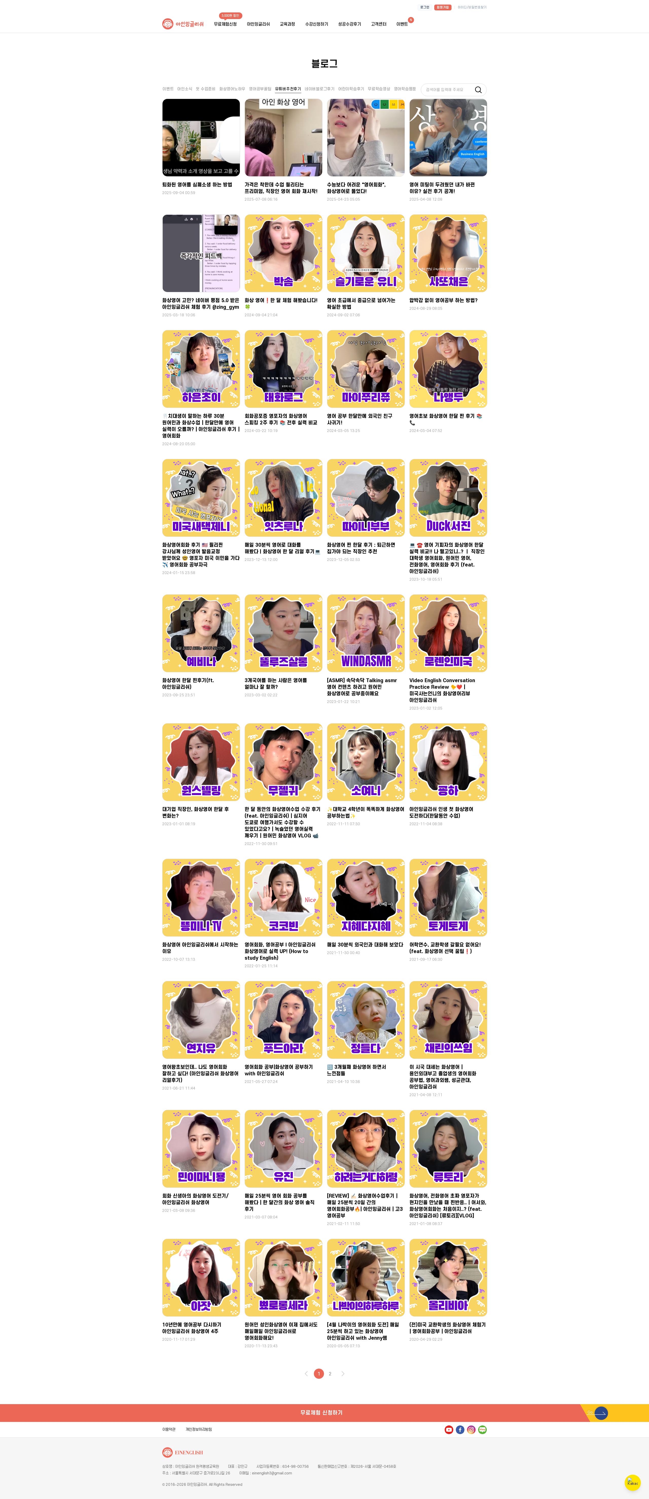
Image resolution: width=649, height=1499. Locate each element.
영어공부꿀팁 (260, 89)
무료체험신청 (225, 24)
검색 (480, 89)
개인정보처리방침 (199, 1429)
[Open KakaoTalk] (633, 1483)
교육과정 (287, 24)
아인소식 (184, 89)
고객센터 (378, 24)
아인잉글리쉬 (258, 24)
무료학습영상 (379, 89)
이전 (306, 1374)
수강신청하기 (316, 24)
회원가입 (443, 7)
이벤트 (168, 89)
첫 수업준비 (206, 89)
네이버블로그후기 (320, 89)
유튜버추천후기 (288, 89)
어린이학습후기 (351, 89)
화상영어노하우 (232, 89)
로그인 (424, 7)
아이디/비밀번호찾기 (472, 7)
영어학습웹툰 (405, 89)
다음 (343, 1374)
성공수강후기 (349, 24)
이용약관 (168, 1429)
